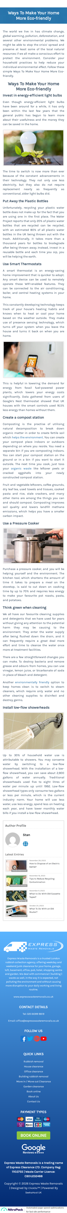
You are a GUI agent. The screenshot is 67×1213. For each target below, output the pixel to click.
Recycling (22, 900)
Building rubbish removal (33, 1076)
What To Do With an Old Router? (41, 910)
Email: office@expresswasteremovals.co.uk (33, 1020)
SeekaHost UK (33, 1192)
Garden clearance (33, 1086)
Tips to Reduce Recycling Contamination (42, 880)
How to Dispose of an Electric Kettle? (44, 865)
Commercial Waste (18, 885)
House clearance (33, 1066)
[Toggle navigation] (5, 3)
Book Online (33, 1135)
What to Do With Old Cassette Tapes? (44, 895)
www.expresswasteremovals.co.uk (33, 996)
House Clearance (19, 870)
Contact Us (33, 1101)
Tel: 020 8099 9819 (33, 1013)
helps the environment (27, 437)
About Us (33, 1096)
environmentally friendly (32, 682)
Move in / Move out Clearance (33, 1081)
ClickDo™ (34, 1188)
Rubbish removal (34, 1061)
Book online (34, 1091)
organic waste (21, 468)
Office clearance (33, 1071)
